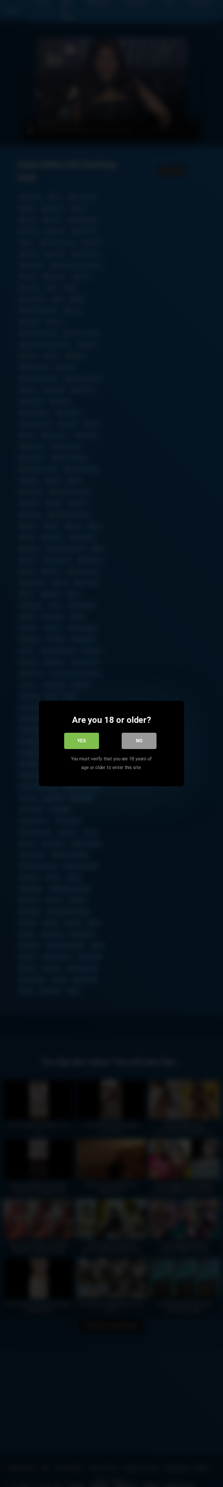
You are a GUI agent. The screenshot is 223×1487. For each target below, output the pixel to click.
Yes (81, 741)
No (139, 741)
